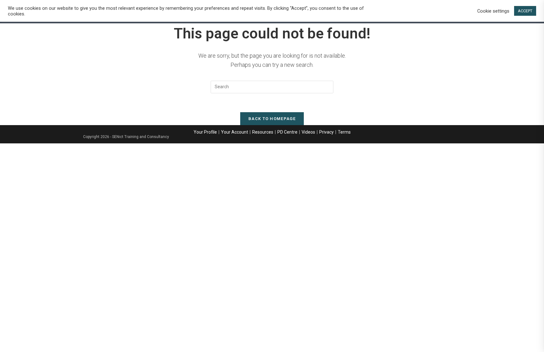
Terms (344, 132)
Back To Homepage (272, 118)
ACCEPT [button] (525, 11)
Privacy (326, 132)
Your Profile (205, 132)
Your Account (234, 132)
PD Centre (287, 132)
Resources (262, 132)
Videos (308, 132)
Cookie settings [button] (493, 11)
